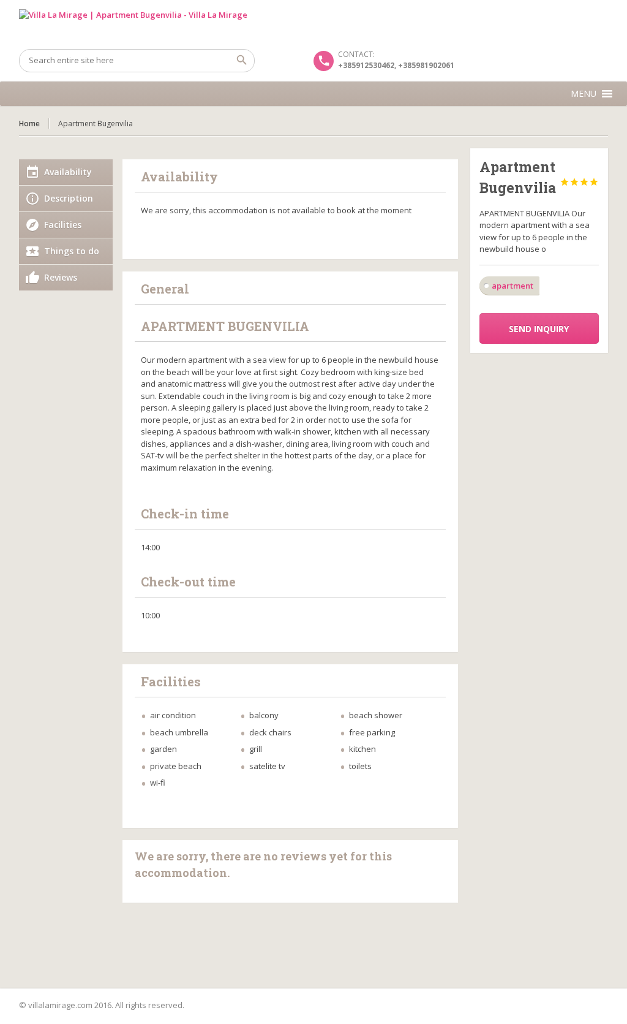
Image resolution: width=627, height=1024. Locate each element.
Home (29, 123)
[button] (583, 94)
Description (68, 198)
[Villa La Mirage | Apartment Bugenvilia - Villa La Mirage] (314, 24)
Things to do (71, 251)
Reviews (60, 277)
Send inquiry (539, 329)
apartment (512, 285)
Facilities (62, 224)
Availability (68, 172)
